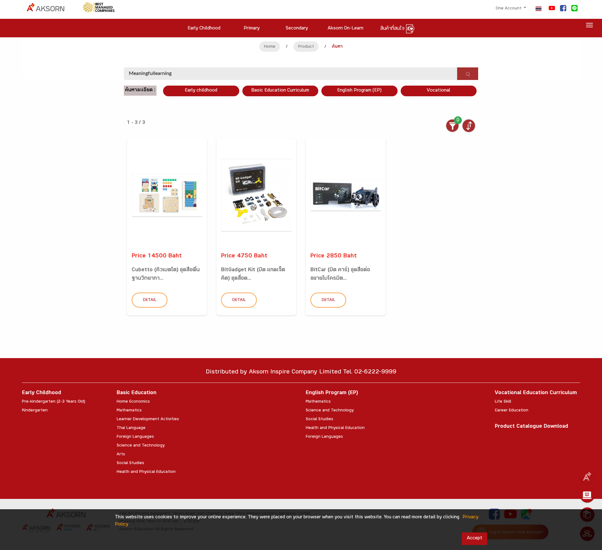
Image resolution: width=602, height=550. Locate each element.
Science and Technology (141, 446)
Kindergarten (35, 411)
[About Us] (587, 476)
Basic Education (136, 393)
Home (269, 47)
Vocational (438, 91)
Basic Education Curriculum (280, 91)
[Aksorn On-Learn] (587, 495)
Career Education (511, 411)
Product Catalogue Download (531, 427)
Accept (474, 539)
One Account (509, 9)
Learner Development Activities (148, 419)
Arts (121, 455)
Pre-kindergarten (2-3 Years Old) (53, 402)
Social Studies (130, 463)
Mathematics (129, 411)
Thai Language (131, 428)
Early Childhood (41, 393)
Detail (149, 300)
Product (306, 47)
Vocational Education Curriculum (536, 393)
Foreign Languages (135, 437)
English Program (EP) (359, 91)
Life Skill (503, 402)
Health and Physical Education (146, 472)
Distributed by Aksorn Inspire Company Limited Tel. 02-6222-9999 (301, 372)
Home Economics (133, 402)
